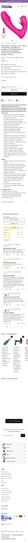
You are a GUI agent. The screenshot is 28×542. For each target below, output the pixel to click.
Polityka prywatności (17, 534)
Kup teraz (14, 94)
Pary (2, 480)
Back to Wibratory (15, 421)
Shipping (3, 86)
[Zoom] (25, 36)
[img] (10, 244)
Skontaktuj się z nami (6, 492)
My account (4, 501)
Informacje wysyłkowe (7, 201)
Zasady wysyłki (5, 494)
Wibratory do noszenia (6, 478)
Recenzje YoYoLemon (6, 490)
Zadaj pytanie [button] (14, 223)
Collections (8, 43)
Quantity (3, 80)
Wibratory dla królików (6, 476)
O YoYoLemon (4, 488)
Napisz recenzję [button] (14, 219)
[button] (4, 57)
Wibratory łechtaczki (6, 474)
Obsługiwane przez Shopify (8, 538)
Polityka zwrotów (5, 496)
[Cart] (22, 6)
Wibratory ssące (5, 471)
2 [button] (10, 326)
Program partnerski (5, 499)
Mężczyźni (4, 482)
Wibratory (15, 43)
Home (2, 43)
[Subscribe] (23, 435)
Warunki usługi (5, 536)
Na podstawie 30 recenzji (10, 218)
